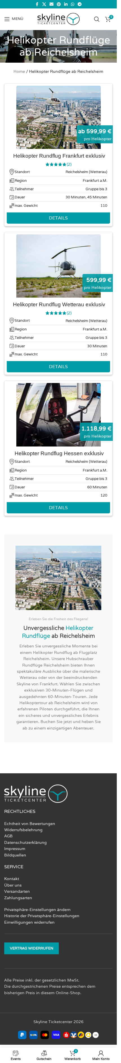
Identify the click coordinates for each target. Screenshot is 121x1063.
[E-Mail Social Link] (51, 4)
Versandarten (17, 891)
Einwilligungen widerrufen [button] (29, 922)
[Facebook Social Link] (37, 4)
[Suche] (96, 19)
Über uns (13, 885)
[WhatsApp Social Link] (72, 4)
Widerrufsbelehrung (23, 829)
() (69, 164)
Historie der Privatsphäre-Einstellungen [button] (41, 915)
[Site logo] (58, 18)
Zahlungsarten (18, 897)
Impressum (14, 848)
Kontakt (11, 878)
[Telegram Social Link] (79, 4)
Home (19, 71)
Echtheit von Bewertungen (29, 823)
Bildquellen (15, 855)
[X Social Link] (44, 4)
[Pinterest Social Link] (58, 4)
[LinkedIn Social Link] (65, 4)
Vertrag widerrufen (31, 948)
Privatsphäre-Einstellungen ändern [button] (37, 909)
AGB (8, 835)
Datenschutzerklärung (25, 842)
